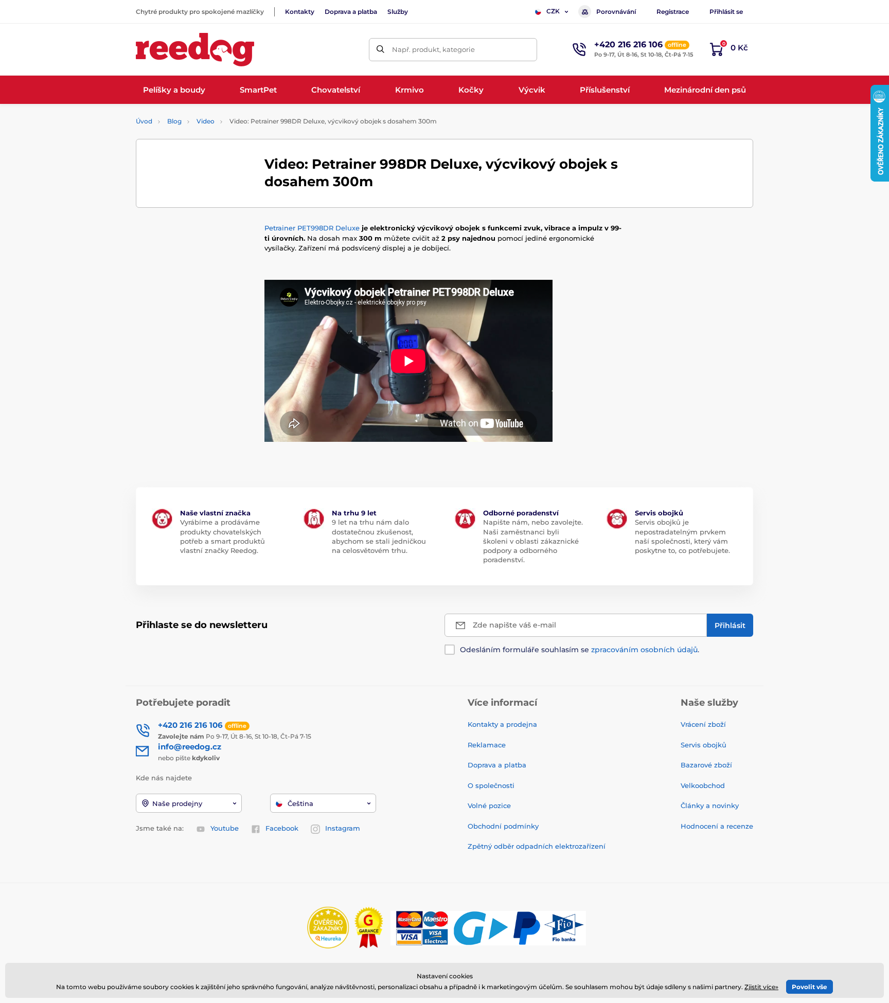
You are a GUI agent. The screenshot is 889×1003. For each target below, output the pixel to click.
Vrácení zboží (703, 724)
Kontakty (299, 11)
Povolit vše (809, 987)
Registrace (672, 11)
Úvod (144, 121)
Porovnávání (616, 11)
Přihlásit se (726, 11)
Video (206, 121)
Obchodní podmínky (503, 826)
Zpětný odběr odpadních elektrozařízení (537, 846)
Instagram (342, 828)
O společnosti (491, 785)
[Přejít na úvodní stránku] (195, 49)
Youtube (224, 828)
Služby (397, 11)
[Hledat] (380, 49)
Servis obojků (703, 745)
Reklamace (487, 745)
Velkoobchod (703, 785)
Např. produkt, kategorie (433, 49)
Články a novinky (710, 805)
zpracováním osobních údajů (644, 649)
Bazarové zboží (706, 765)
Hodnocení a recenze (717, 826)
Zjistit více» (761, 987)
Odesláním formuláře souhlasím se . (579, 649)
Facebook (281, 828)
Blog (174, 121)
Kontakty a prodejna (502, 724)
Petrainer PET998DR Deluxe (312, 228)
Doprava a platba (351, 11)
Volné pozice (489, 805)
